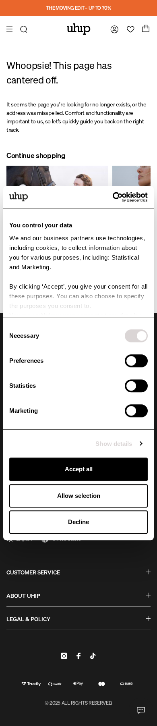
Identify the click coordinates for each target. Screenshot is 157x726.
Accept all (79, 469)
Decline (78, 521)
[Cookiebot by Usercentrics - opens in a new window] (113, 197)
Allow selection (78, 495)
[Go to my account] (113, 29)
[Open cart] (145, 29)
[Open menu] (10, 29)
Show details (113, 443)
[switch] (136, 360)
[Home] (79, 29)
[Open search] (25, 29)
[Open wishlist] (129, 29)
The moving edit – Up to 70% (78, 8)
